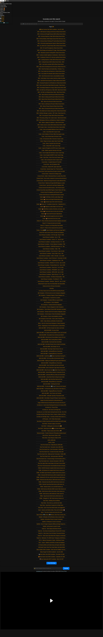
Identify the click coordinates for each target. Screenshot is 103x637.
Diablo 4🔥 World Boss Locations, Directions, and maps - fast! (51, 208)
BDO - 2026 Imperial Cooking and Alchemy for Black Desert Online (51, 31)
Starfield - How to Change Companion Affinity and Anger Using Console (52, 524)
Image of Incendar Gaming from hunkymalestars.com (51, 400)
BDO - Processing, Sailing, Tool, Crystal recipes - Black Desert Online (51, 117)
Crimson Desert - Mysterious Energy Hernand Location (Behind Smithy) (52, 180)
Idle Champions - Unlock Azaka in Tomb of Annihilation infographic (51, 314)
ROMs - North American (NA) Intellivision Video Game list (51, 493)
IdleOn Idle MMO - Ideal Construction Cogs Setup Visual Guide (51, 367)
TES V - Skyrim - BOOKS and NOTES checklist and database (52, 542)
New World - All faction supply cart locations (51, 423)
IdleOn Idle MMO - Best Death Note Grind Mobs (52, 341)
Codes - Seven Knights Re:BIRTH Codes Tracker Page (51, 155)
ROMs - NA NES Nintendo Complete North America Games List (51, 468)
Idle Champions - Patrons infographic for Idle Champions (51, 307)
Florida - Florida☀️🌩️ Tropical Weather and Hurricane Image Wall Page (52, 230)
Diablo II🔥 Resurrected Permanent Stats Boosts (51, 213)
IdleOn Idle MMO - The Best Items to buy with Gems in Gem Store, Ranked (52, 388)
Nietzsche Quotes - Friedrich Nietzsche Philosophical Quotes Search (51, 433)
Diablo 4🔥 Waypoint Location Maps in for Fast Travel (51, 206)
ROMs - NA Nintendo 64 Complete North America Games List (51, 470)
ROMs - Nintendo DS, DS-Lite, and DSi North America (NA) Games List (52, 477)
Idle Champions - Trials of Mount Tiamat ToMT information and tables (51, 309)
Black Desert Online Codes (6, 3)
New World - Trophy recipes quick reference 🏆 (51, 430)
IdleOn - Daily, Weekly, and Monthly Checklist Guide (51, 320)
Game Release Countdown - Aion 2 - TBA (51, 237)
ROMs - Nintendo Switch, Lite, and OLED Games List (51, 486)
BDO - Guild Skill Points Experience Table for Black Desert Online (51, 80)
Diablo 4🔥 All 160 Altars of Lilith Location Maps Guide (51, 197)
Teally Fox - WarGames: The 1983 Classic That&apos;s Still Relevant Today (52, 537)
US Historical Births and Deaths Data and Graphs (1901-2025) (51, 544)
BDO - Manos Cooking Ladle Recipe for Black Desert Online (51, 96)
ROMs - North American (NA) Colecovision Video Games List (51, 491)
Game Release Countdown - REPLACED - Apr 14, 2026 (51, 272)
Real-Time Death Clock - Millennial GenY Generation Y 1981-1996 (51, 454)
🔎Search (2, 16)
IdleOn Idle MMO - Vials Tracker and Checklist (51, 393)
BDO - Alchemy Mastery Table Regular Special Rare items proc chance (52, 38)
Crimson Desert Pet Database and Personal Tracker (51, 192)
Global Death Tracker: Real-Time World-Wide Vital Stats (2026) (51, 283)
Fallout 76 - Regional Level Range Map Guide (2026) (51, 225)
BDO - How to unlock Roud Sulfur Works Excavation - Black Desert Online (52, 85)
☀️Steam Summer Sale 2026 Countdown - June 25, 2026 (51, 29)
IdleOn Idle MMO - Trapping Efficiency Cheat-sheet (51, 390)
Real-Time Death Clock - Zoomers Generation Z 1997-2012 (51, 461)
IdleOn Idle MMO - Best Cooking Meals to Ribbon (51, 339)
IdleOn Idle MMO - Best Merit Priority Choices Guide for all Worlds (51, 344)
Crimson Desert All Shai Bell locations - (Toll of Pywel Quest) (51, 187)
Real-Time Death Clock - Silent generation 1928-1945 (51, 456)
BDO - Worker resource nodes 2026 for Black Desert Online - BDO (52, 124)
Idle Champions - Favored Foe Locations (51, 297)
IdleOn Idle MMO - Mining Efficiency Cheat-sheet (51, 381)
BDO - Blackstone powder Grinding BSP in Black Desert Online (51, 52)
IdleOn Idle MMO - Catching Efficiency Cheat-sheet (51, 351)
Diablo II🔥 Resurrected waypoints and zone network (51, 216)
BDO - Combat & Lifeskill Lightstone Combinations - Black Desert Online (52, 55)
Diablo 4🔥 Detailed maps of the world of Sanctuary (51, 201)
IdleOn (1, 13)
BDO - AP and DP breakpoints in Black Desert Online (51, 48)
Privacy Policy (64, 571)
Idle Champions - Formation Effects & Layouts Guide (51, 300)
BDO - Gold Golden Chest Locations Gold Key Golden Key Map (51, 78)
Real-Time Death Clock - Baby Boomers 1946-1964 (51, 444)
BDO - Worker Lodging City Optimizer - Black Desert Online (51, 122)
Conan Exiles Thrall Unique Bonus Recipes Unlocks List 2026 (51, 171)
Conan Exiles (3, 5)
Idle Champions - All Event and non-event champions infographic (51, 293)
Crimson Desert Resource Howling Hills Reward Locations (51, 194)
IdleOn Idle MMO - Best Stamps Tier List (51, 346)
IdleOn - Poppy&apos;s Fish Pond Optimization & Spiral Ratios (51, 325)
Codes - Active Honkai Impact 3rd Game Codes (51, 136)
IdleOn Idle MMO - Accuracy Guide (51, 330)
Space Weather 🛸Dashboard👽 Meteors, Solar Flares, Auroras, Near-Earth (52, 514)
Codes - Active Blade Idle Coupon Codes (51, 131)
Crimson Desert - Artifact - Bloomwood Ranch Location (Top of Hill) (51, 176)
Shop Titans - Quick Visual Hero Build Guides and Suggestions (51, 507)
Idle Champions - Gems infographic (51, 302)
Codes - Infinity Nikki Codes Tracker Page (51, 145)
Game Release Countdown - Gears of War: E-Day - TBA (51, 253)
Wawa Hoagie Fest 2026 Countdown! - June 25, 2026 (51, 551)
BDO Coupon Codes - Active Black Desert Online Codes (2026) (51, 127)
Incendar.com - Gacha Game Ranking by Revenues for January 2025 (51, 405)
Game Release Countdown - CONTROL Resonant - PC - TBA (51, 246)
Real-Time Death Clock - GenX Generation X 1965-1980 (51, 449)
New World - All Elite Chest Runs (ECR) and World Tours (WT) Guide (51, 421)
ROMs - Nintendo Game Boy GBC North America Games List (51, 481)
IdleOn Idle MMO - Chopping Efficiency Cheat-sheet (51, 353)
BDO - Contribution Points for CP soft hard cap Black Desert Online (51, 57)
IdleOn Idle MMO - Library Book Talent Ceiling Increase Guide (51, 376)
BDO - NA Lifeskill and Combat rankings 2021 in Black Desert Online (51, 110)
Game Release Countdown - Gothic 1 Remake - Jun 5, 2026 (51, 255)
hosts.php (51, 288)
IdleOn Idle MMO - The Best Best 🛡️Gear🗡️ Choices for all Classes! (51, 386)
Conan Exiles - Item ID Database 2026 (51, 164)
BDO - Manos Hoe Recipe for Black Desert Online (51, 101)
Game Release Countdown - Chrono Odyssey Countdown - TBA (51, 244)
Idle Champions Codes (5, 12)
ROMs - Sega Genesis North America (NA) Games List (51, 495)
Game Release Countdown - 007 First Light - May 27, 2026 (51, 234)
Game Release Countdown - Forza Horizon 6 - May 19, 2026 (51, 251)
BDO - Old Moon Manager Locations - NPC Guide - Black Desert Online (52, 113)
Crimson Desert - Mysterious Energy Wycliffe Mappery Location (51, 183)
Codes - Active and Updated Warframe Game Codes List (51, 129)
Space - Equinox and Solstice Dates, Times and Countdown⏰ (51, 509)
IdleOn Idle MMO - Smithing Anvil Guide (51, 383)
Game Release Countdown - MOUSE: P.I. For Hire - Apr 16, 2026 (51, 262)
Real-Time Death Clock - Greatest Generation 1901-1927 (52, 451)
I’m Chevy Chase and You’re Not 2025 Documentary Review (51, 290)
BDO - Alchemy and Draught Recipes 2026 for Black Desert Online (51, 34)
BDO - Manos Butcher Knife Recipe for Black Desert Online (51, 94)
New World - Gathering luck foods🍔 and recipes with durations (51, 428)
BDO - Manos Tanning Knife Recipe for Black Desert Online (51, 108)
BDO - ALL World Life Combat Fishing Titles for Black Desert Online (51, 45)
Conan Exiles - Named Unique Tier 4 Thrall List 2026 (51, 169)
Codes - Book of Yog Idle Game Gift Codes (51, 143)
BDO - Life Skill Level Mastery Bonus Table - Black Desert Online (51, 92)
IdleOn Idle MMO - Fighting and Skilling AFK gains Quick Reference (51, 360)
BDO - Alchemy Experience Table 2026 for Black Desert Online (51, 36)
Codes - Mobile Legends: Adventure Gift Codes (51, 150)
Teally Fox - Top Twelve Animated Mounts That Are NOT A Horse (51, 530)
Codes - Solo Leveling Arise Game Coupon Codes (51, 159)
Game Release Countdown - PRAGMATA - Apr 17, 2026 (51, 269)
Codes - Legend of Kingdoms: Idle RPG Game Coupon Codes (51, 148)
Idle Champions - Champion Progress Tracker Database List (51, 295)
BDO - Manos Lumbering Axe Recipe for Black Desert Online (51, 103)
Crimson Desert (3, 6)
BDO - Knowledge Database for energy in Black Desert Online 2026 (51, 87)
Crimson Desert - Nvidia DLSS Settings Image (51, 173)
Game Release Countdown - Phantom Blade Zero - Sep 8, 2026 (51, 265)
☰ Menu (2, 0)
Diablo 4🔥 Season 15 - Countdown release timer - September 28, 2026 (52, 204)
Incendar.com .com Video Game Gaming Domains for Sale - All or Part (51, 411)
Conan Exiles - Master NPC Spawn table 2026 (51, 166)
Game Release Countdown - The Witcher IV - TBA (51, 279)
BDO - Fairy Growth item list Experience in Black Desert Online (51, 71)
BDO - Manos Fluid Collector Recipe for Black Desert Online (51, 99)
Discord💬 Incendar (4, 22)
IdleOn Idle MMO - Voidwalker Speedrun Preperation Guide (51, 395)
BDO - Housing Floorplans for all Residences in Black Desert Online (51, 82)
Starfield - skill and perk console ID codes (51, 526)
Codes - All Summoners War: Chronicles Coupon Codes (51, 138)
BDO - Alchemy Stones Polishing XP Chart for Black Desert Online (51, 41)
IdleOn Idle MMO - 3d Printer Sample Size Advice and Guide (51, 327)
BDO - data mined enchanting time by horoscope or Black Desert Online (52, 66)
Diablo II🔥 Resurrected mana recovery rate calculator (51, 211)
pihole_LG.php (51, 442)
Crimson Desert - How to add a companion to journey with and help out (51, 178)
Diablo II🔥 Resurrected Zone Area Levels (51, 218)
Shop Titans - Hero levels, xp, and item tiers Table (51, 502)
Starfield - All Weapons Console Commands (51, 521)
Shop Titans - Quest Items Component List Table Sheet (51, 505)
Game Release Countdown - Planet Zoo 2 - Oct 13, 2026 (51, 267)
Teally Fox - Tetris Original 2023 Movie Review (51, 528)
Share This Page (51, 563)
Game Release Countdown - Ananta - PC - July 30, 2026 (51, 239)
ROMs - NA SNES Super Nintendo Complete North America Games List (52, 472)
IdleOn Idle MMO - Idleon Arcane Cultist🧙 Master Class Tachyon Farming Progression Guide (52, 369)
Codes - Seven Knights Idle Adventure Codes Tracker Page (51, 152)
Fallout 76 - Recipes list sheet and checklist (51, 223)
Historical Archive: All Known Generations (51, 286)
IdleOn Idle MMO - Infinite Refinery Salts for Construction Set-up (51, 372)
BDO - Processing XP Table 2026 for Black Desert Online (51, 115)
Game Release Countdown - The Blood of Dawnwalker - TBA (51, 276)
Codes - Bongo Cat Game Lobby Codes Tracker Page (51, 141)
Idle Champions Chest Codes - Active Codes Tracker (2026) (51, 318)
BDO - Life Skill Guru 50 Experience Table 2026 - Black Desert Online (51, 89)
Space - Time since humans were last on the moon (51, 512)
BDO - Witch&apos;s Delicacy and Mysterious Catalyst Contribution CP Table (52, 120)
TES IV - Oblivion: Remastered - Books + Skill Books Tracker (51, 540)
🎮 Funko (2, 19)
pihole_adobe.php (51, 440)
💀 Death (2, 18)
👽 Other (2, 21)
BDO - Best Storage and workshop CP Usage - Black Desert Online (51, 50)
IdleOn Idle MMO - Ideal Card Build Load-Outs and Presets (51, 365)
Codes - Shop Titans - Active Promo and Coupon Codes (51, 157)
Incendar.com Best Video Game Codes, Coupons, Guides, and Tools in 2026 (52, 414)
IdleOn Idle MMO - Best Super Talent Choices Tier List (51, 348)
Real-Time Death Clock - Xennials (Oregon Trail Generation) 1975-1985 (52, 458)
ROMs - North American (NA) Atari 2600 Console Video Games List (51, 488)
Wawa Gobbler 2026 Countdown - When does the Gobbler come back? (52, 549)
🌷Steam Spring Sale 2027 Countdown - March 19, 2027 (52, 559)
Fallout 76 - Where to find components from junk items (51, 227)
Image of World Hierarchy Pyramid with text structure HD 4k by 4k (51, 402)
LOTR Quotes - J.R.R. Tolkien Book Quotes (51, 418)
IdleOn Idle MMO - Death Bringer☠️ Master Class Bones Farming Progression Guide (52, 355)
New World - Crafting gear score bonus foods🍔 (51, 426)
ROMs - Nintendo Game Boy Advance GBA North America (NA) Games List (52, 479)
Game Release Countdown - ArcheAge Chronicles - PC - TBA (51, 241)
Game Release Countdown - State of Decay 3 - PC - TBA (51, 274)
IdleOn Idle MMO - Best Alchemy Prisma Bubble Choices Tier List (51, 337)
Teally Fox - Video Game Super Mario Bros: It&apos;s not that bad (51, 535)
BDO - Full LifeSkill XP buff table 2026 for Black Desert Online (51, 73)
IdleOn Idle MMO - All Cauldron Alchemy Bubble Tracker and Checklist (51, 332)
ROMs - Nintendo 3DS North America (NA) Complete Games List (51, 475)
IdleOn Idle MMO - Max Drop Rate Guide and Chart (51, 379)
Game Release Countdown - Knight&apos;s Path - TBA (51, 260)
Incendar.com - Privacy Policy (51, 407)
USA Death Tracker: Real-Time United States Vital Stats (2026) (51, 547)
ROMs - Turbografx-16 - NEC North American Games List (52, 498)
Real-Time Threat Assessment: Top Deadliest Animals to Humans (51, 465)
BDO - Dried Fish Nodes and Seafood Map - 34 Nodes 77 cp (51, 68)
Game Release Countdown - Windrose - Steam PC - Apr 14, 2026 (51, 281)
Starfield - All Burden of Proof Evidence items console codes (51, 517)
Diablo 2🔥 (2, 8)
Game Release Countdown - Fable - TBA (51, 248)
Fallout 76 (2, 11)
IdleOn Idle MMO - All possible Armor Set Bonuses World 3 (51, 334)
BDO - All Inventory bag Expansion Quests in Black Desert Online (51, 43)
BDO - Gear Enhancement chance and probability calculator (51, 75)
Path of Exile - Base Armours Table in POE (52, 435)
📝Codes (7, 0)
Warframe (2, 15)
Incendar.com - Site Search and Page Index (51, 409)
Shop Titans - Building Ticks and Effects (51, 500)
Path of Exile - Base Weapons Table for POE (51, 437)
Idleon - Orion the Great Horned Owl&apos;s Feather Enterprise (51, 323)
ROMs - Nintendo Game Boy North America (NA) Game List (51, 484)
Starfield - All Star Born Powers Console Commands (52, 519)
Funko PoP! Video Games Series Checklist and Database (51, 232)
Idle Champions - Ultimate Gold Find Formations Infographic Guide (51, 311)
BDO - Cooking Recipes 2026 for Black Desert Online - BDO (51, 61)
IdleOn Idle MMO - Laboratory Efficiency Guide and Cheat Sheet (51, 374)
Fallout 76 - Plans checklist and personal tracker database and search (51, 220)
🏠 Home (2, 2)
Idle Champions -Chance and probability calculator (51, 316)
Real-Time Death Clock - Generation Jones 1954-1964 (51, 447)
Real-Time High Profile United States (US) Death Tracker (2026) (51, 463)
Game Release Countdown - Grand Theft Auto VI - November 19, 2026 (51, 258)
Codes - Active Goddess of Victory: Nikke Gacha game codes (51, 134)
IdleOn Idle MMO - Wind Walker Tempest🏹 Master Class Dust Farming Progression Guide (52, 398)
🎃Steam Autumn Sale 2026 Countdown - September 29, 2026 (51, 556)
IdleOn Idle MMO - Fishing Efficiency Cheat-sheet (51, 362)
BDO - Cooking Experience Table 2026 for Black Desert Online (51, 59)
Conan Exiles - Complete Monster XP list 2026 (51, 162)
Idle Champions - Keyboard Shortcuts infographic (51, 304)
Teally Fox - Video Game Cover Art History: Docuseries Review (51, 533)
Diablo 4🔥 (2, 9)
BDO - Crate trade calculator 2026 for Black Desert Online (51, 64)
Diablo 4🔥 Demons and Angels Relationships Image (51, 199)
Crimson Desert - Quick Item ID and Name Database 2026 (51, 185)
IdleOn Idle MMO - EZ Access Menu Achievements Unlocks (51, 358)
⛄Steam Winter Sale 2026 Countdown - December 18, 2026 (51, 554)
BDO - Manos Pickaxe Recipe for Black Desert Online (51, 106)
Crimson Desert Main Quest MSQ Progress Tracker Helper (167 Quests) (52, 189)
